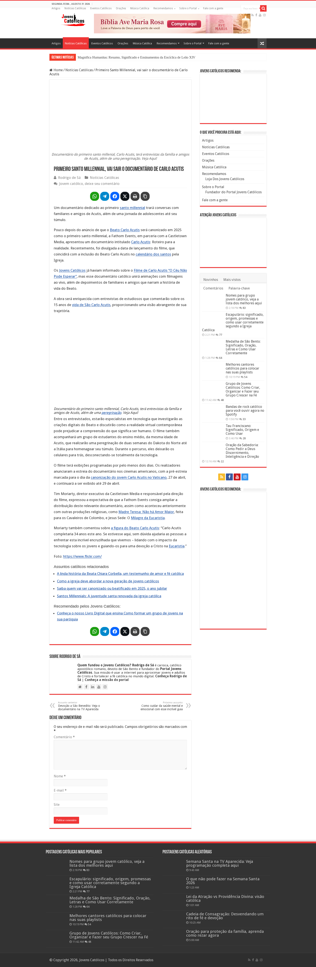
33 (244, 419)
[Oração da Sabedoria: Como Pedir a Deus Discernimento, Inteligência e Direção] (213, 450)
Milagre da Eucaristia (148, 518)
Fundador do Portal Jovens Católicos (233, 192)
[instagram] (264, 15)
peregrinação (111, 413)
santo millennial (132, 208)
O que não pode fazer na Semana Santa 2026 (222, 881)
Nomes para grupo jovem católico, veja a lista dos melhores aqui (244, 299)
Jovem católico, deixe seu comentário (89, 183)
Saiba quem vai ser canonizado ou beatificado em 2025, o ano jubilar (112, 588)
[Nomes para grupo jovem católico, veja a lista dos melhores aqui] (213, 301)
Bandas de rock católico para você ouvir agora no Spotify (245, 410)
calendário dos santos (153, 254)
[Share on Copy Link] (145, 196)
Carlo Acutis (140, 242)
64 (220, 357)
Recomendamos (163, 8)
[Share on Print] (135, 196)
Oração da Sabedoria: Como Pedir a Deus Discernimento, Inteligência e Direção (242, 451)
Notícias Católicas (75, 8)
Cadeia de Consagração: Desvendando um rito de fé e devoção (225, 916)
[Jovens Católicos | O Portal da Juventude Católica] (73, 19)
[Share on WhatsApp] (94, 196)
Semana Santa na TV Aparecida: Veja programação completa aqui (219, 863)
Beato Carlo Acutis (125, 230)
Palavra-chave (239, 288)
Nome (60, 776)
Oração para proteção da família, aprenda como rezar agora (225, 933)
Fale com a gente (213, 8)
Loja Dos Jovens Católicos (224, 179)
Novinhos (210, 280)
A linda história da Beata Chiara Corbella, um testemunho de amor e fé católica (120, 573)
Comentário (64, 737)
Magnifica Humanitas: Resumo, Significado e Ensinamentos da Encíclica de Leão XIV (136, 57)
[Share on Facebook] (114, 196)
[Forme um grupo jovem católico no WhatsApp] (233, 560)
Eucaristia (176, 546)
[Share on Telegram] (104, 196)
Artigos (56, 8)
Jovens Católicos (72, 270)
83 (244, 307)
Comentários (213, 288)
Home (58, 70)
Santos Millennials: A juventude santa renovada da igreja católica (109, 596)
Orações (121, 8)
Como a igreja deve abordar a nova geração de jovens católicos (108, 581)
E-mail (60, 790)
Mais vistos (232, 280)
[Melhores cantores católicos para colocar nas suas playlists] (213, 370)
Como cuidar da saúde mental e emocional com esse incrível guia (162, 706)
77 (220, 334)
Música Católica (139, 8)
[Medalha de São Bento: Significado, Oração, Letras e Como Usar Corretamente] (213, 347)
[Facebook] (256, 15)
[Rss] (252, 15)
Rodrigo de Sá (69, 177)
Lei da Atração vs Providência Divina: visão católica (225, 898)
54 (245, 377)
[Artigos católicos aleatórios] (262, 43)
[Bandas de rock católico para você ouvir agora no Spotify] (213, 412)
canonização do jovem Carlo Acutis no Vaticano (129, 477)
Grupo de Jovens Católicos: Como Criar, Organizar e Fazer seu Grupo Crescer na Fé (243, 389)
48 (222, 400)
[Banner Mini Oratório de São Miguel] (233, 98)
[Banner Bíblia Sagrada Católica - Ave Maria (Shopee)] (172, 23)
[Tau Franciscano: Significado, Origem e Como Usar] (213, 431)
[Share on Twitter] (124, 196)
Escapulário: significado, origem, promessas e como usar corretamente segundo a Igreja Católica (233, 322)
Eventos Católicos (101, 8)
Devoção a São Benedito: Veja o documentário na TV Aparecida (79, 706)
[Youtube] (260, 15)
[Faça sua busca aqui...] (263, 8)
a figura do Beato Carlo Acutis (135, 528)
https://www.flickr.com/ (82, 556)
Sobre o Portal (188, 8)
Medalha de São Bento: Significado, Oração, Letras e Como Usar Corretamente (243, 347)
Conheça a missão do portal (107, 680)
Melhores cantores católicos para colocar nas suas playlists (242, 368)
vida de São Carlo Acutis (91, 305)
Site (57, 805)
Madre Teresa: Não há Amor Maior (146, 512)
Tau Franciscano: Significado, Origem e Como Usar (242, 430)
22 (222, 461)
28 (244, 438)
